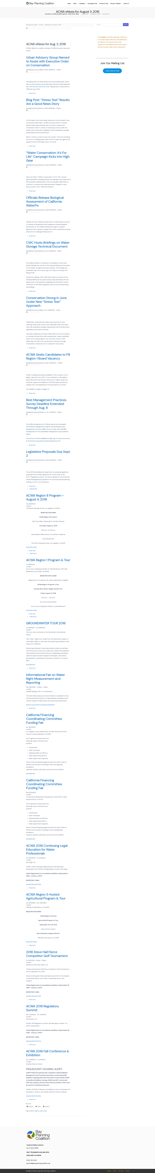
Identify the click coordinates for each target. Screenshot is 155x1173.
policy (41, 1111)
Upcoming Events (92, 3)
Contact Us (126, 3)
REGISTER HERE (31, 547)
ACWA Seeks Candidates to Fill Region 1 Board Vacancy (48, 356)
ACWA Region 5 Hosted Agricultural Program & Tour (45, 896)
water (45, 1111)
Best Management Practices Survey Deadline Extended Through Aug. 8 (46, 404)
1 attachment (32, 553)
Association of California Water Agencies (56, 14)
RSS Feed (121, 1170)
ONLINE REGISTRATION (33, 884)
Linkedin (109, 1170)
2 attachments (33, 489)
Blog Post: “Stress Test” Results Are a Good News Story (48, 102)
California (36, 1111)
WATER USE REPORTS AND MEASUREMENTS (40, 705)
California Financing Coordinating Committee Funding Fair (44, 719)
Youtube (127, 1170)
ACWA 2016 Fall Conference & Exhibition (47, 1053)
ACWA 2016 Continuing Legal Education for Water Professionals (47, 849)
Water (77, 14)
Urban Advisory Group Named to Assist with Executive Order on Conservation (47, 61)
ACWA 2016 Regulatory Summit (42, 1008)
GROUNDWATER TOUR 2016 (46, 623)
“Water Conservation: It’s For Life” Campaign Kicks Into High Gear (48, 157)
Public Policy (71, 14)
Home (69, 3)
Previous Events (103, 3)
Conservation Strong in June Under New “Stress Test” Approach (46, 302)
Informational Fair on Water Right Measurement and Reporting (45, 679)
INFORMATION (30, 664)
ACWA (31, 1111)
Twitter (114, 1170)
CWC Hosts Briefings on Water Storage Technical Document (47, 244)
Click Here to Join (112, 71)
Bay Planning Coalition (32, 24)
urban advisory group (38, 84)
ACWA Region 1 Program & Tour (48, 560)
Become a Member (116, 3)
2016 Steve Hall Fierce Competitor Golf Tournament (47, 954)
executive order (44, 87)
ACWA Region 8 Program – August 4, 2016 (45, 497)
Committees (82, 3)
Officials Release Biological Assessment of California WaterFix (45, 201)
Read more (32, 93)
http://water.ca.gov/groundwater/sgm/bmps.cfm (44, 441)
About (75, 3)
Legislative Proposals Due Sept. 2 (48, 454)
